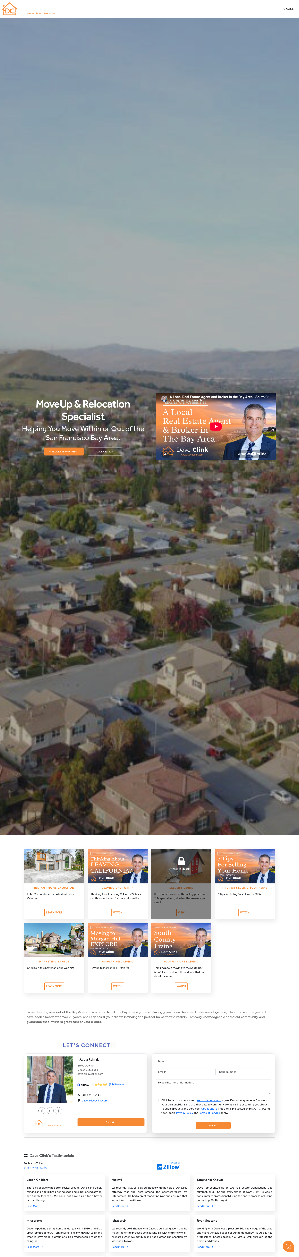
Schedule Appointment (63, 451)
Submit (213, 1125)
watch (117, 912)
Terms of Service (209, 1112)
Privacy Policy (184, 1112)
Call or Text (105, 451)
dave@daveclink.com (95, 1100)
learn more (54, 912)
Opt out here (209, 1108)
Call (289, 8)
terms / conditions (209, 1100)
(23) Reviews (116, 1084)
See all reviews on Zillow (35, 1167)
